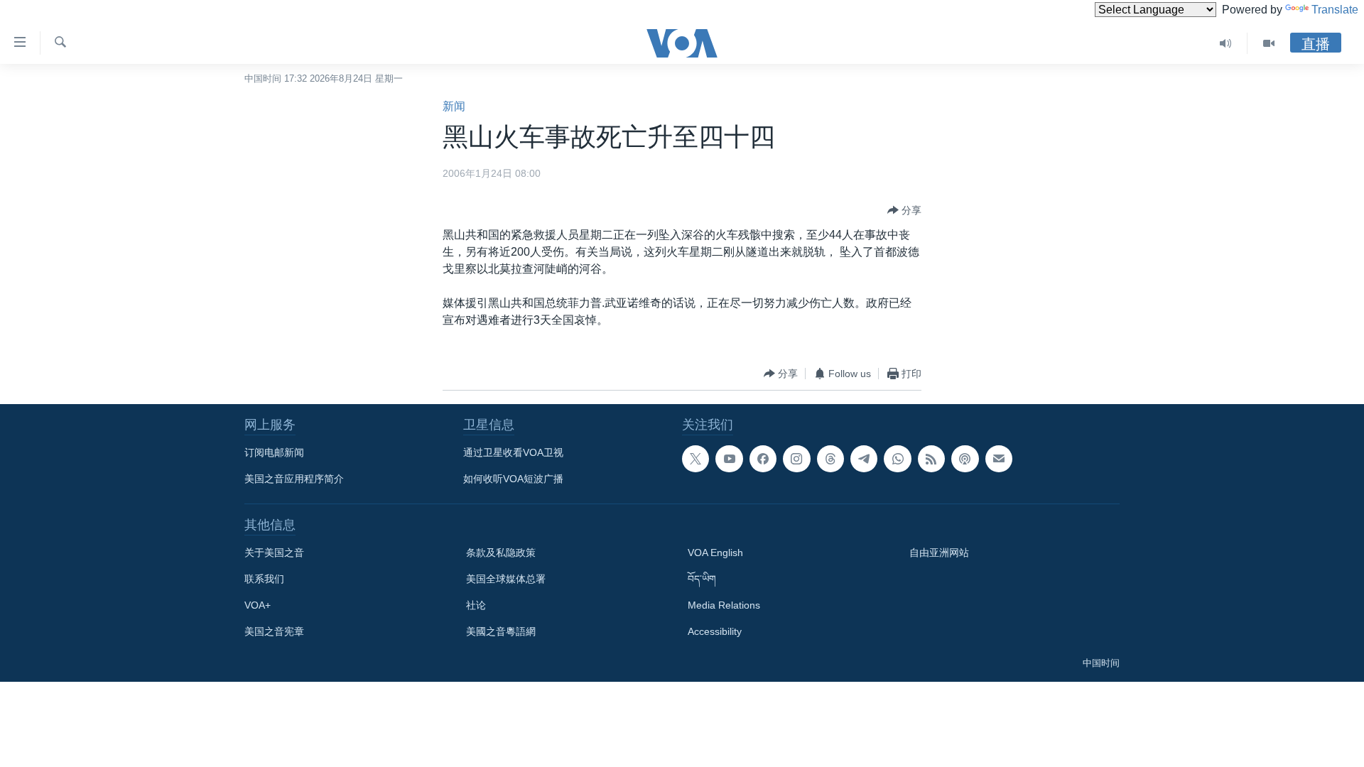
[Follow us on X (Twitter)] (695, 458)
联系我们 (264, 578)
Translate (1334, 10)
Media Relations (724, 605)
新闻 (454, 106)
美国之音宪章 (274, 631)
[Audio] (1225, 43)
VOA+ (257, 605)
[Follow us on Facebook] (762, 458)
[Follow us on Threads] (830, 458)
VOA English (715, 552)
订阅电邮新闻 (274, 452)
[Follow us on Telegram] (863, 458)
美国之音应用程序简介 (294, 478)
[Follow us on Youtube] (728, 458)
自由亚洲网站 (939, 552)
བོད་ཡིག (702, 578)
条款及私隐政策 (501, 552)
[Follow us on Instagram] (796, 458)
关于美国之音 (274, 552)
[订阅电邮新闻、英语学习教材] (998, 458)
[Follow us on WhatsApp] (897, 458)
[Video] (1268, 43)
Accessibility (715, 631)
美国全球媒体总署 (506, 578)
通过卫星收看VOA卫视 (513, 452)
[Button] (904, 210)
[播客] (964, 458)
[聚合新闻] (931, 458)
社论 (476, 605)
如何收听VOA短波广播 (513, 478)
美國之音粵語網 (501, 631)
